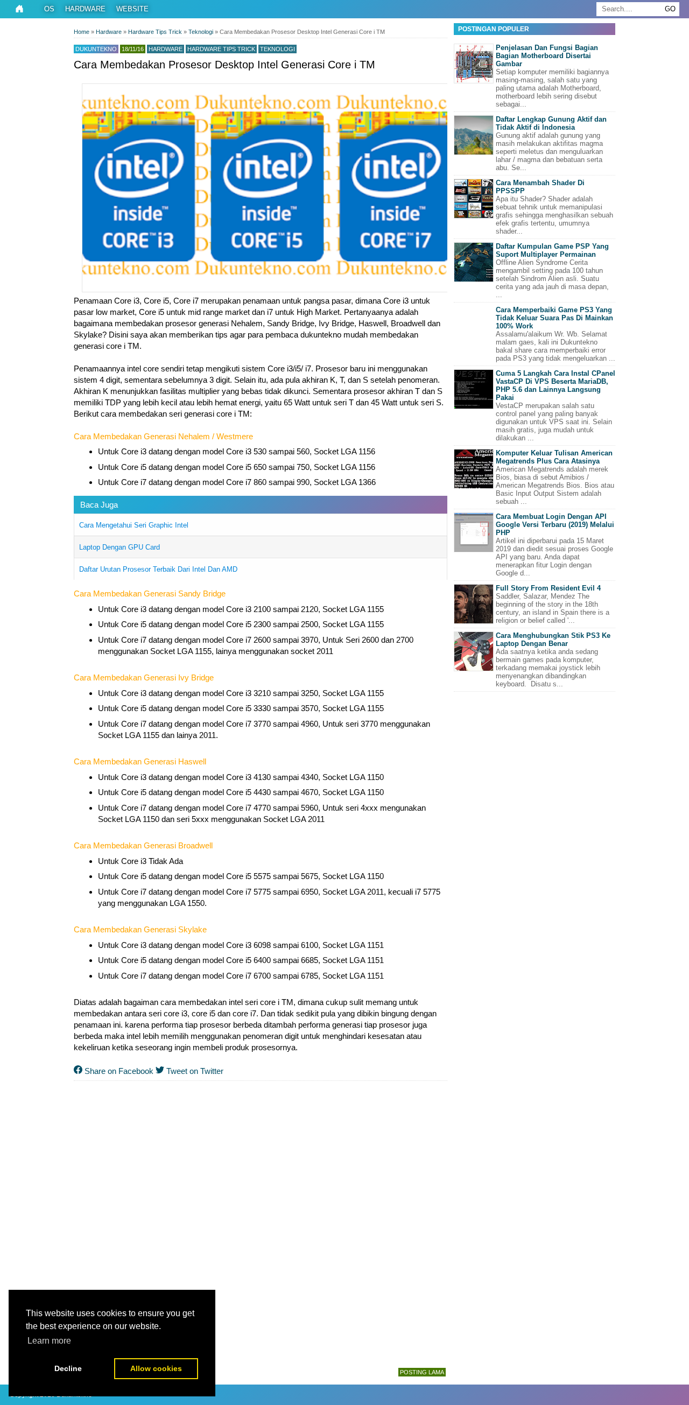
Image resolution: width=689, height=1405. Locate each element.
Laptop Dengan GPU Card (119, 547)
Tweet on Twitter (193, 1071)
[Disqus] (260, 1222)
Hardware (85, 9)
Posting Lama (422, 1372)
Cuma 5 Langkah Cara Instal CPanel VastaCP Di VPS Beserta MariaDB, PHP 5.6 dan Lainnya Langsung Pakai (555, 385)
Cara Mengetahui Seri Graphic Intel (133, 525)
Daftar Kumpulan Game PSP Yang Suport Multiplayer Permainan (552, 250)
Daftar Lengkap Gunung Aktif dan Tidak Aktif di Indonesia (551, 123)
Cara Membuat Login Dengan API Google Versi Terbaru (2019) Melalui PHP (555, 524)
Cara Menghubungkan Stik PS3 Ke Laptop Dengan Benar (553, 639)
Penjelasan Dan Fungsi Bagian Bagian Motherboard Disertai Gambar (547, 56)
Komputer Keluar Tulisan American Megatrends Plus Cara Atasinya (554, 457)
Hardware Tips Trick (221, 49)
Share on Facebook (117, 1071)
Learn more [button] (49, 1340)
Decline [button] (68, 1368)
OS (49, 9)
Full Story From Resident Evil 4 (548, 588)
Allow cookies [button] (156, 1368)
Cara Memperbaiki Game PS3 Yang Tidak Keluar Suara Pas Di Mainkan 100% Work (554, 318)
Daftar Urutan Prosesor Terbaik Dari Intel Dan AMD (158, 569)
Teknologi (277, 49)
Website (132, 9)
